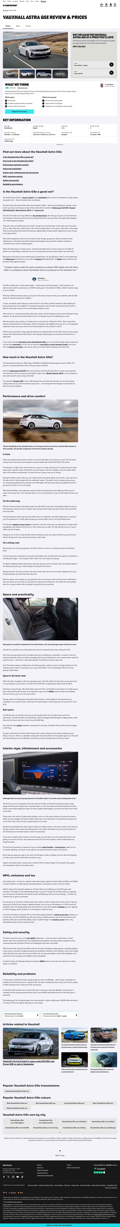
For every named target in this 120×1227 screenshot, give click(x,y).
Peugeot (39, 259)
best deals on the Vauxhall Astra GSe (32, 342)
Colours (28, 26)
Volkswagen (10, 259)
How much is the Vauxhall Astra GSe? (18, 161)
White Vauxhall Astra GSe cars (17, 1108)
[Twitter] (8, 1177)
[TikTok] (22, 1177)
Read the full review (19, 111)
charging (61, 907)
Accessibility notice (112, 1185)
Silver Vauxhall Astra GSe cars (103, 1103)
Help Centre (7, 1165)
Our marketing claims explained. (13, 1202)
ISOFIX (51, 691)
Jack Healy (110, 84)
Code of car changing (111, 1187)
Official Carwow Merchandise (45, 1175)
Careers (69, 1165)
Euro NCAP (31, 938)
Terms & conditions (33, 1185)
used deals (16, 344)
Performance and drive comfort (16, 165)
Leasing (15, 1)
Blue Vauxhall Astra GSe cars (45, 1103)
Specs (18, 26)
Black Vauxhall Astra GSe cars (17, 1103)
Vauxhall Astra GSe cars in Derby (74, 1128)
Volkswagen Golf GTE (60, 208)
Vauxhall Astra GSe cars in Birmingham (17, 1122)
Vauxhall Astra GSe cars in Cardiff (17, 1128)
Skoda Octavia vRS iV (23, 210)
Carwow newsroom (42, 1173)
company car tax (58, 920)
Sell (27, 1)
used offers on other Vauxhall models (54, 344)
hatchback (43, 197)
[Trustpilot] (105, 1170)
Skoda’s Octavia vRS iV (54, 373)
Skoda (59, 259)
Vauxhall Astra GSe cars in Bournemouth (46, 1122)
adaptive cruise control (21, 524)
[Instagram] (13, 1177)
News (37, 1)
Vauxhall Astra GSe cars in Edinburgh (103, 1128)
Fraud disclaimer (58, 1185)
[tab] (8, 26)
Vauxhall (5, 10)
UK (6, 1192)
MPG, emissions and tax (13, 176)
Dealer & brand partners (73, 1167)
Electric (22, 1)
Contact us (40, 1167)
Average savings (7, 1204)
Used (9, 1)
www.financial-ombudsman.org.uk (103, 1214)
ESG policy (67, 1185)
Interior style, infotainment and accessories (21, 173)
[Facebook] (4, 1177)
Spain (21, 1192)
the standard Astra (40, 216)
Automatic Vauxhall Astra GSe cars (17, 1091)
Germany (13, 1192)
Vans (32, 1)
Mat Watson (41, 278)
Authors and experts (42, 1170)
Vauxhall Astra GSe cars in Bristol (103, 1121)
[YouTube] (18, 1177)
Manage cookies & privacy (46, 1185)
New (4, 1)
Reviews (43, 1)
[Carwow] (10, 5)
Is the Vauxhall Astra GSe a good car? (18, 157)
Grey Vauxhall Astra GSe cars (74, 1103)
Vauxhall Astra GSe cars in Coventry (45, 1128)
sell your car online (16, 347)
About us (39, 1165)
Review (8, 26)
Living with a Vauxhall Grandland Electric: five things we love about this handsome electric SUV (103, 1047)
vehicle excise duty (61, 915)
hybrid (19, 725)
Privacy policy (75, 1185)
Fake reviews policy (85, 1185)
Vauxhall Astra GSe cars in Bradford (74, 1121)
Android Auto (60, 847)
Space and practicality (12, 169)
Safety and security (11, 180)
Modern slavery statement (99, 1185)
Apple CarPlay (47, 847)
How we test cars (23, 88)
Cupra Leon (39, 210)
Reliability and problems (13, 184)
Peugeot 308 (18, 381)
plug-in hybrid (28, 197)
